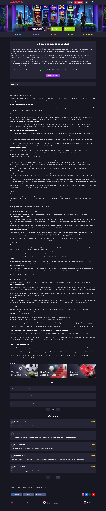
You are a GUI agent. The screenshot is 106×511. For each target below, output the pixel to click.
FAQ (46, 487)
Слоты (13, 487)
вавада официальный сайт (37, 69)
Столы (24, 487)
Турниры (30, 487)
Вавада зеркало (53, 75)
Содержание (38, 487)
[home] (16, 2)
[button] (104, 18)
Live (18, 487)
